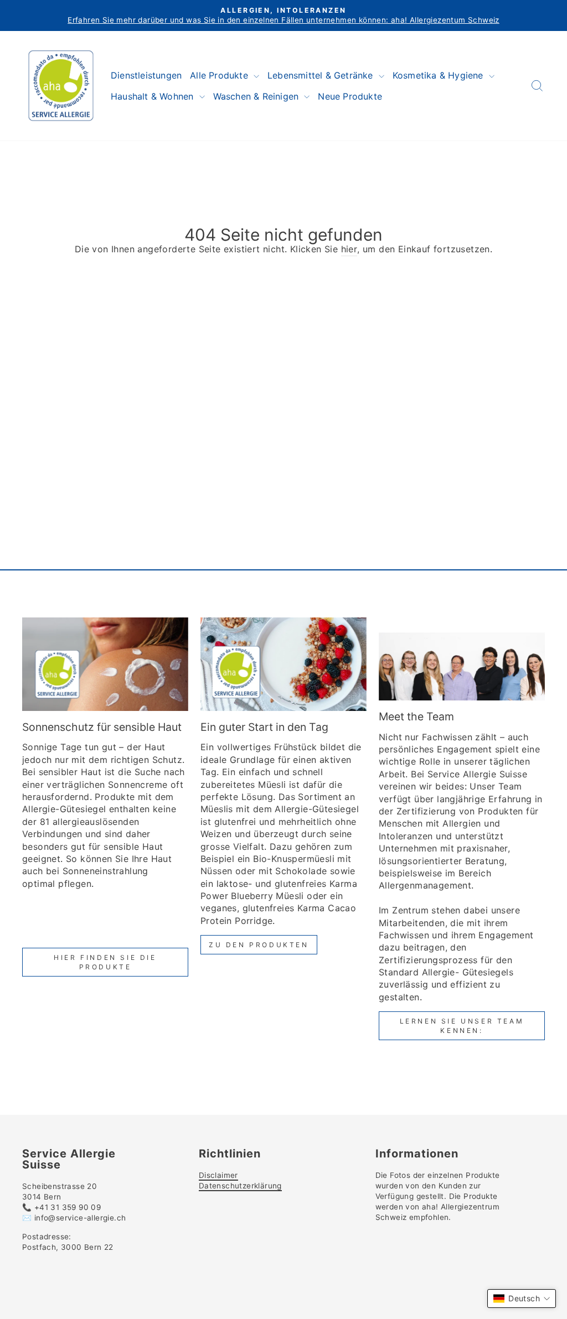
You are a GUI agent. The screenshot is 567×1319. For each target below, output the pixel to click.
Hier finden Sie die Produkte (105, 962)
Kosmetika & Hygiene (439, 75)
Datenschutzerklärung (240, 1185)
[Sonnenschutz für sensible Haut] (105, 664)
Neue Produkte (350, 96)
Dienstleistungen (146, 75)
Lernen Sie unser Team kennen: (462, 1026)
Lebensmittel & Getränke (321, 75)
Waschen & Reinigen (257, 96)
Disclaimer (218, 1175)
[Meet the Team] (462, 658)
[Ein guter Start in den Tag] (283, 664)
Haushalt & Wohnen (154, 96)
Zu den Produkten (259, 945)
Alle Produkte (220, 75)
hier (349, 249)
